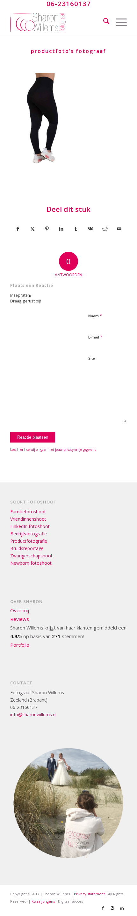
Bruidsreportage (27, 548)
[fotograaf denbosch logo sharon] (56, 22)
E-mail (95, 337)
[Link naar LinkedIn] (122, 908)
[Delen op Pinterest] (47, 229)
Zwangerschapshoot (31, 556)
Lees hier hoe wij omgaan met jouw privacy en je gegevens (53, 449)
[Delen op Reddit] (105, 229)
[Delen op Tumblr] (76, 229)
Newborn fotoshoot (31, 563)
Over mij (19, 610)
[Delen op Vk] (90, 229)
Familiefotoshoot (28, 512)
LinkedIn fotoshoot (30, 526)
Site (91, 358)
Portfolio (19, 645)
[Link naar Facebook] (103, 908)
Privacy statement (89, 893)
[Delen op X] (32, 229)
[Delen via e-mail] (119, 229)
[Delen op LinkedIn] (61, 229)
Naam (95, 315)
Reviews (19, 619)
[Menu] (118, 22)
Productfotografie (28, 541)
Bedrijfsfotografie (28, 534)
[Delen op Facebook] (18, 229)
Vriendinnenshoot (28, 519)
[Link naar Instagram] (112, 908)
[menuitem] (103, 22)
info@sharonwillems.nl (33, 714)
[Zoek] (103, 22)
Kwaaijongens (43, 901)
